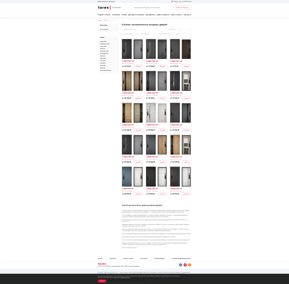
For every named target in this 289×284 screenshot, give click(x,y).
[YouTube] (185, 264)
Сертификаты (150, 15)
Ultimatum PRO (104, 51)
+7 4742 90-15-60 (186, 1)
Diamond (102, 56)
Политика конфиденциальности (181, 258)
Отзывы (124, 15)
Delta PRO (103, 65)
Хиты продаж (104, 29)
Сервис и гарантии (162, 15)
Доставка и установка (136, 15)
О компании (116, 15)
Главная (100, 15)
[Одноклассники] (189, 264)
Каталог (108, 15)
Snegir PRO (103, 41)
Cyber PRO (112, 20)
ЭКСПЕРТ (103, 63)
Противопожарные (105, 70)
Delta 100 (102, 68)
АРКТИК (102, 48)
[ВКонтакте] (180, 264)
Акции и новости (176, 15)
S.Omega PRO (104, 53)
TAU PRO (102, 61)
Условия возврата (159, 258)
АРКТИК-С (103, 58)
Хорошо (102, 281)
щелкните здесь (125, 277)
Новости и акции (128, 258)
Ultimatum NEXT (105, 44)
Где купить (187, 15)
